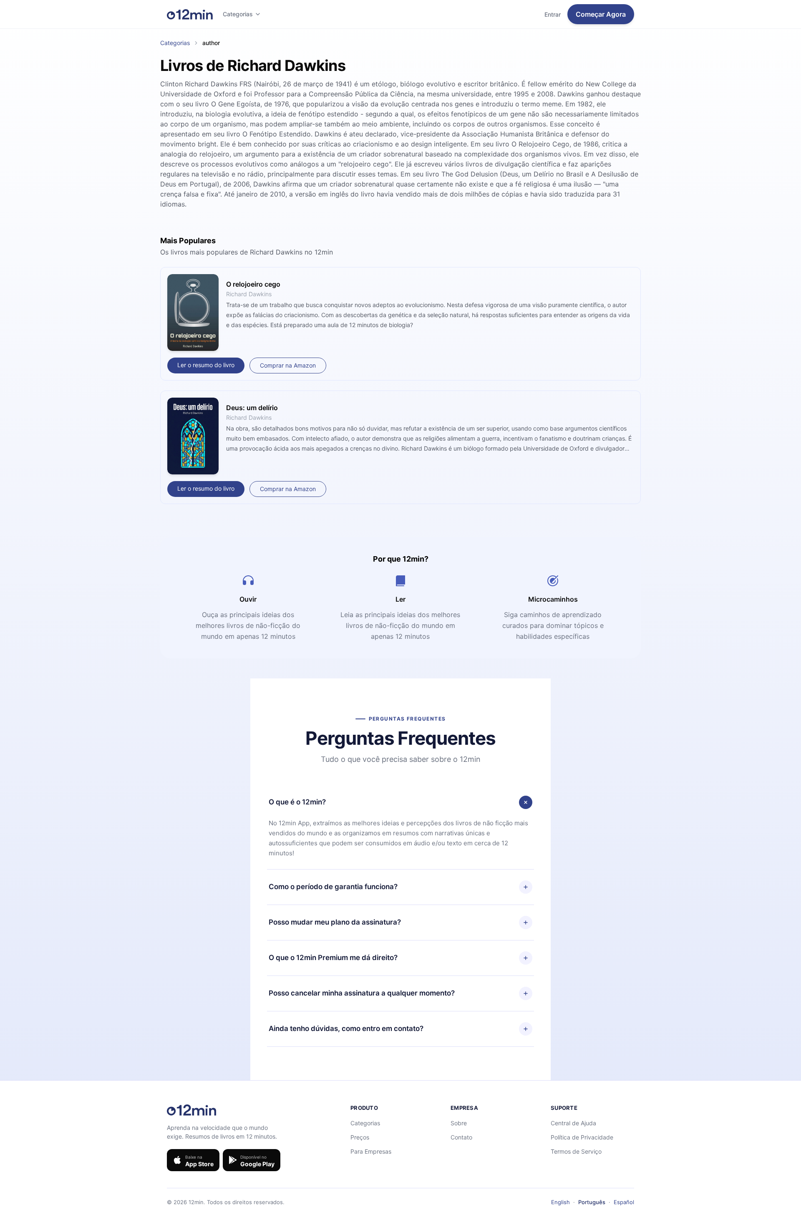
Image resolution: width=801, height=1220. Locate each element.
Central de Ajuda (573, 1123)
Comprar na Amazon (288, 365)
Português (591, 1202)
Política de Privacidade (582, 1137)
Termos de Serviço (576, 1151)
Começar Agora (601, 14)
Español (624, 1202)
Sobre (459, 1123)
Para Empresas (370, 1151)
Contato (461, 1137)
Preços (359, 1137)
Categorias (238, 14)
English (560, 1202)
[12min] (190, 14)
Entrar (552, 14)
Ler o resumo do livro (205, 364)
